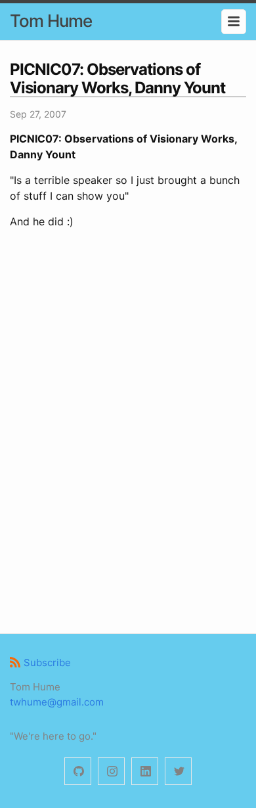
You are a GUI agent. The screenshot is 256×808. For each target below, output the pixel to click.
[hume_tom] (111, 771)
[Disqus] (128, 429)
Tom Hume (51, 21)
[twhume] (77, 771)
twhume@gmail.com (57, 702)
